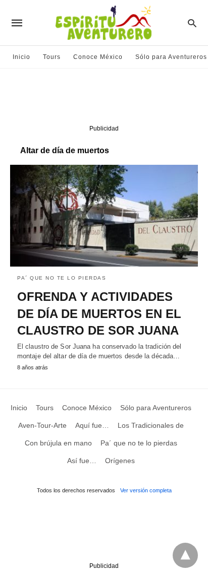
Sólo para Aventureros (171, 56)
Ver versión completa (146, 490)
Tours (52, 56)
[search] (192, 23)
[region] (104, 99)
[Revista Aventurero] (103, 23)
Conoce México (98, 56)
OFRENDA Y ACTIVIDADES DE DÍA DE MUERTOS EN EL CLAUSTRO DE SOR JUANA (99, 313)
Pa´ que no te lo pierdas (61, 278)
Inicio (21, 56)
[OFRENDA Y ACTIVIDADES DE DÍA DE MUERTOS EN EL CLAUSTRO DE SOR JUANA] (104, 216)
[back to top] (185, 555)
